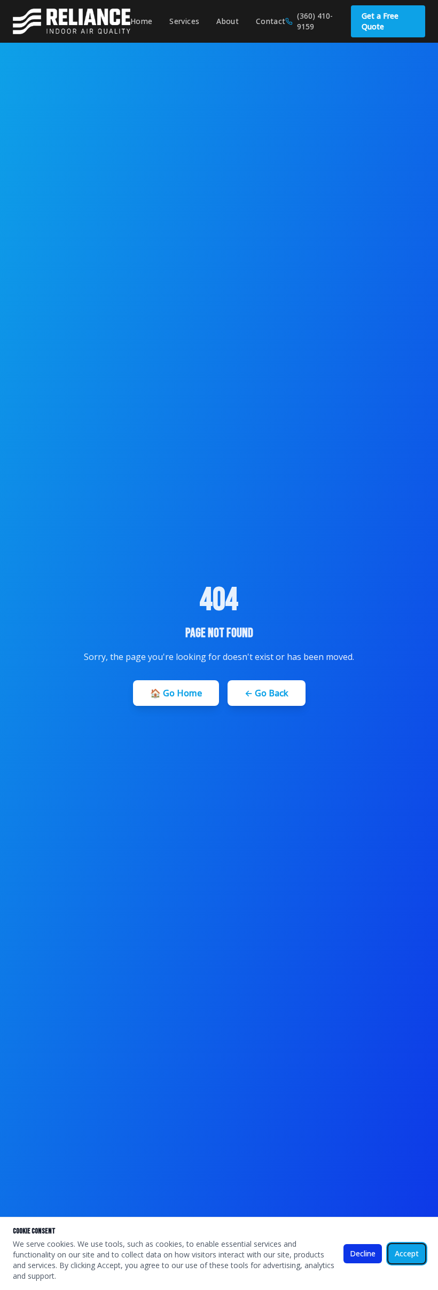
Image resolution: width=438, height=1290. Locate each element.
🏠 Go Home (176, 693)
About (227, 21)
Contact (270, 21)
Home (141, 21)
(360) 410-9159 (315, 21)
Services (184, 21)
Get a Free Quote (380, 21)
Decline (363, 1253)
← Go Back (266, 693)
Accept (407, 1253)
